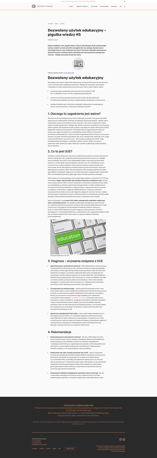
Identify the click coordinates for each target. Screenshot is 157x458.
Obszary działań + (82, 6)
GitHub (54, 448)
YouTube (48, 448)
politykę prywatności (82, 1)
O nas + (71, 6)
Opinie (56, 23)
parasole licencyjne (78, 298)
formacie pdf (69, 73)
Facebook (34, 448)
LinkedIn (41, 448)
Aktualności (104, 6)
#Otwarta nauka (53, 40)
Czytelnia (94, 6)
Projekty (114, 6)
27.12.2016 (62, 23)
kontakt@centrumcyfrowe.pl (39, 444)
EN (120, 6)
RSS (59, 448)
